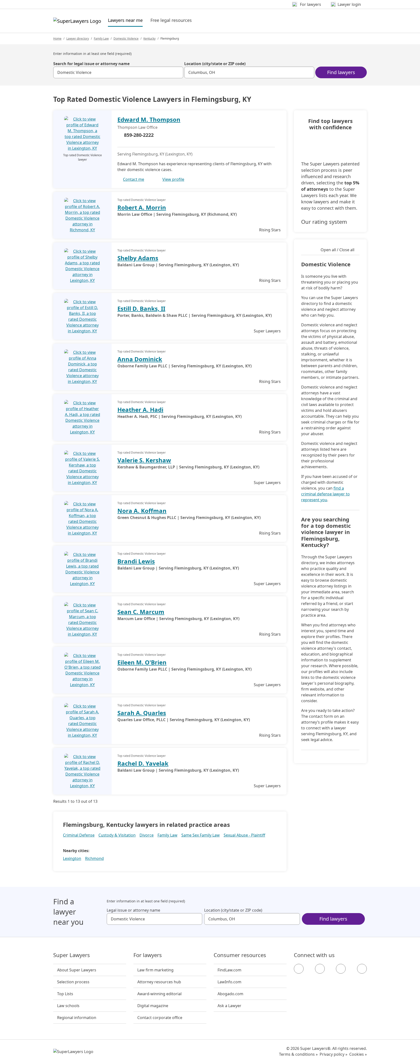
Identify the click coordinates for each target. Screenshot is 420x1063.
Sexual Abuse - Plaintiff (244, 835)
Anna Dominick (139, 359)
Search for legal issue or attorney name (91, 63)
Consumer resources (240, 955)
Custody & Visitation (117, 835)
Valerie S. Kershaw (144, 460)
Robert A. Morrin (141, 207)
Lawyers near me (125, 20)
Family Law (101, 38)
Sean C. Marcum (140, 612)
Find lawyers (341, 72)
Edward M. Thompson (148, 119)
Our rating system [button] (324, 221)
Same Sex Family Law (200, 835)
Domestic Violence (126, 38)
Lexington (72, 858)
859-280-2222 (139, 135)
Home (57, 38)
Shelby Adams (137, 258)
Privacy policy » (333, 1054)
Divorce (147, 835)
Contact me (133, 179)
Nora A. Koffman (141, 511)
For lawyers (147, 955)
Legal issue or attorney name (133, 910)
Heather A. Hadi (140, 410)
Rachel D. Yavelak (142, 763)
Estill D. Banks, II (141, 308)
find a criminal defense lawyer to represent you (325, 493)
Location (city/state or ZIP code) (214, 63)
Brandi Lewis (136, 561)
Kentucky (149, 38)
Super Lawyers (71, 955)
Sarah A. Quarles (141, 713)
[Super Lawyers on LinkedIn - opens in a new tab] (362, 969)
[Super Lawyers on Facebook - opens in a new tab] (299, 969)
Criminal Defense (79, 835)
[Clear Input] (177, 72)
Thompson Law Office (137, 127)
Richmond (94, 858)
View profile (173, 179)
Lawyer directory (77, 38)
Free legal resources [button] (171, 20)
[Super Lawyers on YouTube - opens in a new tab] (341, 969)
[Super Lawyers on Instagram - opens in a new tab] (320, 969)
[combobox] (118, 72)
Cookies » (358, 1054)
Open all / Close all (337, 249)
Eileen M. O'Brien (141, 662)
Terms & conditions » (298, 1054)
